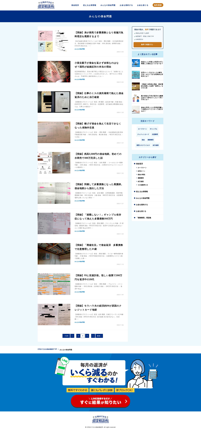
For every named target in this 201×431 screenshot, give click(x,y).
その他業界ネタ (143, 185)
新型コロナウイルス (143, 145)
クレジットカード (143, 134)
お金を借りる (141, 211)
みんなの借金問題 (142, 198)
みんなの (108, 5)
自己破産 (156, 145)
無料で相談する (147, 44)
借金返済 (139, 164)
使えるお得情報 (142, 192)
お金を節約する (142, 205)
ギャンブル (153, 129)
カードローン (142, 129)
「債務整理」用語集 (143, 218)
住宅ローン (141, 171)
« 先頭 (66, 336)
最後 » (99, 336)
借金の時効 (141, 174)
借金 (75, 5)
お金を (126, 5)
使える (89, 5)
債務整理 (150, 140)
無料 (158, 5)
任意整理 (155, 134)
